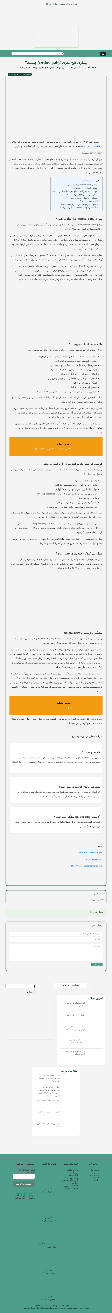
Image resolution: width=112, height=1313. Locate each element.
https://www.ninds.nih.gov (91, 852)
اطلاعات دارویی (70, 1185)
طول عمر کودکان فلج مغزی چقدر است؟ (79, 194)
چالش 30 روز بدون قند (76, 1015)
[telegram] (61, 900)
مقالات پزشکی (76, 67)
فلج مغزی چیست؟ (88, 201)
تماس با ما (94, 1172)
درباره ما (95, 1170)
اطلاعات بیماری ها (91, 146)
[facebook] (87, 900)
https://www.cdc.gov (93, 859)
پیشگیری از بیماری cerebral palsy (83, 198)
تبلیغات (96, 1180)
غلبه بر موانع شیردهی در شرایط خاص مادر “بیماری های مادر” (49, 1078)
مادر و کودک (61, 67)
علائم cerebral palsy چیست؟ (85, 188)
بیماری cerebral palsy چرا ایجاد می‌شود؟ (80, 184)
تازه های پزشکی (70, 1188)
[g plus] (74, 900)
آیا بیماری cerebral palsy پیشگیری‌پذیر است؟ (77, 207)
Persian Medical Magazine (50, 1306)
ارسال (97, 964)
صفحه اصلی (90, 67)
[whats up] (67, 900)
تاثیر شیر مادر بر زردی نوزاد (49, 1112)
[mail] (54, 900)
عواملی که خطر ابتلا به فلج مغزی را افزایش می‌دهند (74, 191)
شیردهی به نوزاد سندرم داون (48, 1100)
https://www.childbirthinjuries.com (87, 866)
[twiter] (80, 900)
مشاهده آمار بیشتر (70, 985)
